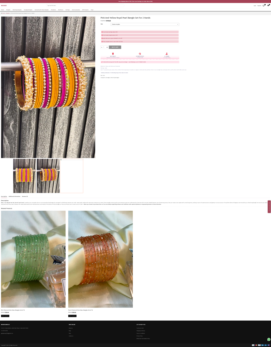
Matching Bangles (17, 9)
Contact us (71, 336)
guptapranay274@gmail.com (7, 333)
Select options (5, 316)
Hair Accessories (76, 9)
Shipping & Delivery (141, 330)
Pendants (53, 9)
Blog (70, 330)
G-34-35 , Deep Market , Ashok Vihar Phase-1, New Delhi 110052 (14, 328)
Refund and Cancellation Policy (143, 338)
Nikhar (4, 6)
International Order (269, 207)
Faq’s (92, 9)
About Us (71, 328)
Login (255, 5)
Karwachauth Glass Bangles (42, 9)
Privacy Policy (140, 336)
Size (102, 24)
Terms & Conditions (141, 333)
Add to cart (115, 47)
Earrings (68, 9)
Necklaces (60, 9)
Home (2, 9)
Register (259, 5)
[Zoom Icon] (48, 87)
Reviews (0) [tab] (25, 196)
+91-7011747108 (4, 330)
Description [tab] (4, 196)
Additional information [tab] (14, 196)
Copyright (3, 345)
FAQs (70, 333)
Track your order (140, 328)
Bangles (8, 9)
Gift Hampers (85, 9)
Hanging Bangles (28, 9)
